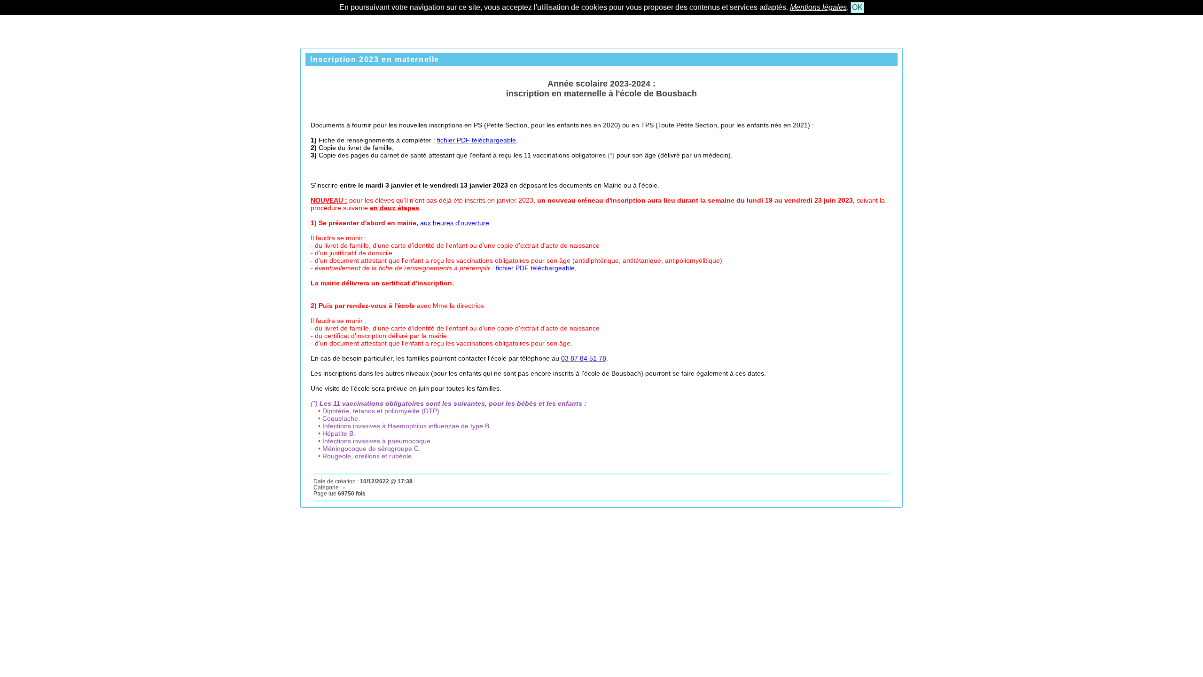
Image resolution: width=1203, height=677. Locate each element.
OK (857, 7)
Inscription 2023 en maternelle (374, 59)
